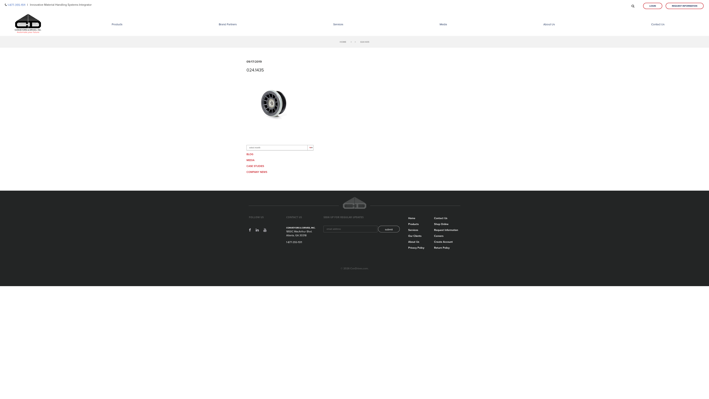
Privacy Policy (416, 247)
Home (411, 218)
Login (652, 6)
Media (443, 24)
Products (117, 24)
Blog (249, 154)
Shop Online (441, 224)
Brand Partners (228, 24)
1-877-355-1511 (16, 5)
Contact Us (658, 24)
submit (389, 229)
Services (338, 24)
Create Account (443, 241)
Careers (438, 236)
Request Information (684, 6)
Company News (256, 172)
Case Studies (255, 166)
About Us (549, 24)
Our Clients (415, 236)
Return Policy (442, 247)
